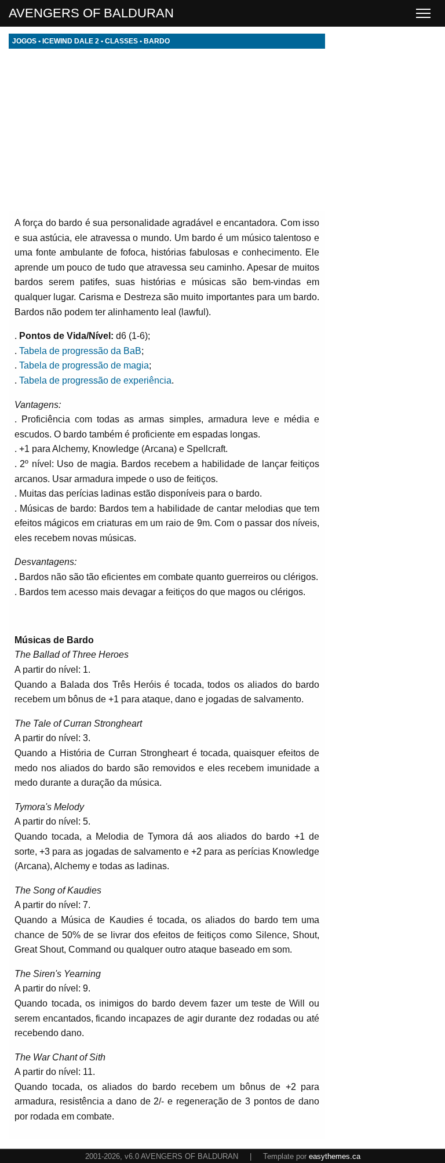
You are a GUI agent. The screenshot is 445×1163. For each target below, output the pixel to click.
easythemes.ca (334, 1156)
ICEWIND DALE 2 (70, 41)
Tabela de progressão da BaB (80, 351)
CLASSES (121, 41)
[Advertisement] (167, 130)
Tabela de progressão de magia (84, 365)
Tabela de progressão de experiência (95, 380)
